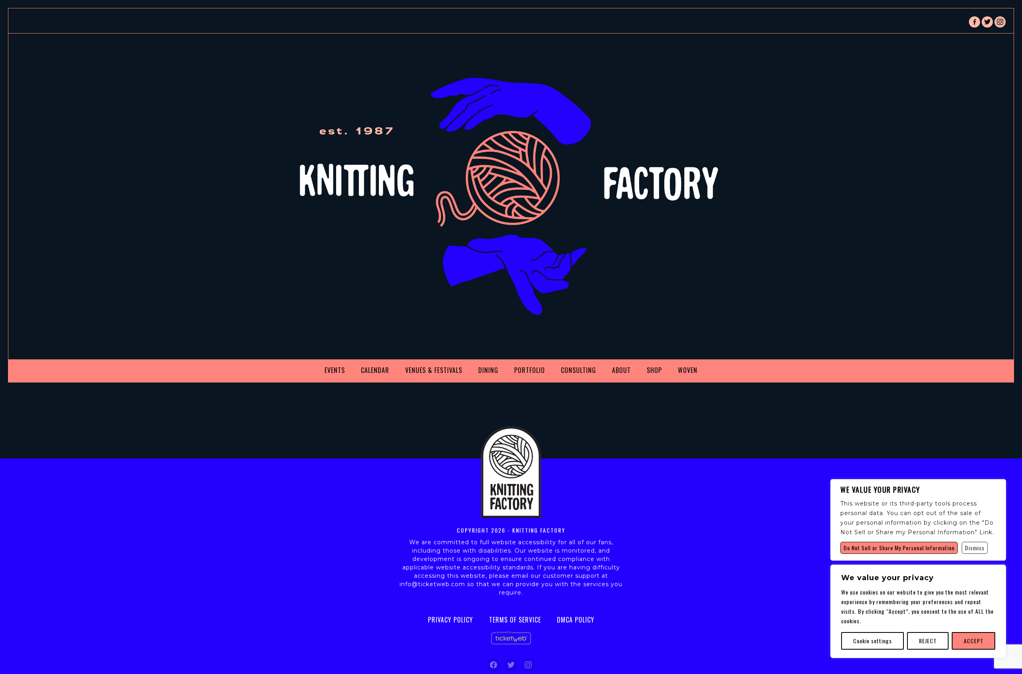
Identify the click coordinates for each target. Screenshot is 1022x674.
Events (335, 370)
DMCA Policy (575, 619)
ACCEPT (973, 640)
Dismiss (974, 547)
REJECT (928, 640)
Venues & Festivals (433, 370)
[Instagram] (528, 665)
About (621, 370)
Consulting (578, 370)
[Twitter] (511, 665)
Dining (488, 370)
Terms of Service (515, 619)
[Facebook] (494, 665)
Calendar (375, 370)
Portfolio (529, 370)
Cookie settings (872, 640)
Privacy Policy (450, 619)
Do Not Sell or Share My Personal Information (899, 547)
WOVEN (687, 370)
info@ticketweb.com (432, 584)
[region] (918, 611)
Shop (654, 370)
